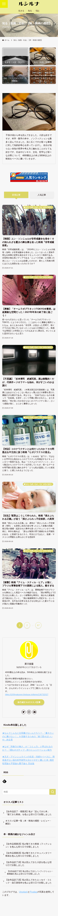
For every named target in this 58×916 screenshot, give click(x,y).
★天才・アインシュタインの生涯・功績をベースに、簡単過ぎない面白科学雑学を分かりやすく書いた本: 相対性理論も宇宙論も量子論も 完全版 (28, 760)
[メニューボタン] (4, 4)
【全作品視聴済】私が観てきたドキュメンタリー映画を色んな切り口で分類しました (28, 854)
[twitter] (23, 712)
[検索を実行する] (52, 792)
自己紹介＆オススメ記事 (29, 702)
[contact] (34, 712)
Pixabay (33, 892)
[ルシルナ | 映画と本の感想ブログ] (29, 4)
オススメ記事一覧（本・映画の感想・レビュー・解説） (28, 822)
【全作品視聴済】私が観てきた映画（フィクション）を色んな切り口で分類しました (28, 845)
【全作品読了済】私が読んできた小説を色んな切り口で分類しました (28, 863)
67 (38, 625)
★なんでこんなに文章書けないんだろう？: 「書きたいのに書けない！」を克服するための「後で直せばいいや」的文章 (28, 736)
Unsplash (23, 892)
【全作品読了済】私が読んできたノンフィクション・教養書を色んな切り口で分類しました (30, 872)
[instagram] (29, 712)
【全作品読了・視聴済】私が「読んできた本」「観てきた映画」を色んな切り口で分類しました (28, 813)
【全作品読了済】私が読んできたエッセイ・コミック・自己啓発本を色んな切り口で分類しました (28, 881)
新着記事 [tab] (16, 195)
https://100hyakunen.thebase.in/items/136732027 (26, 694)
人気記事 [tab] (42, 195)
